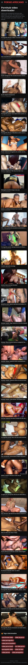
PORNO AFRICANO (14, 2)
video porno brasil (7, 646)
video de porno (19, 637)
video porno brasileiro (8, 643)
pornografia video (7, 649)
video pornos (6, 652)
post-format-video (7, 637)
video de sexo (19, 649)
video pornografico (7, 640)
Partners (12, 661)
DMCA (16, 661)
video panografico (17, 652)
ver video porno (19, 646)
